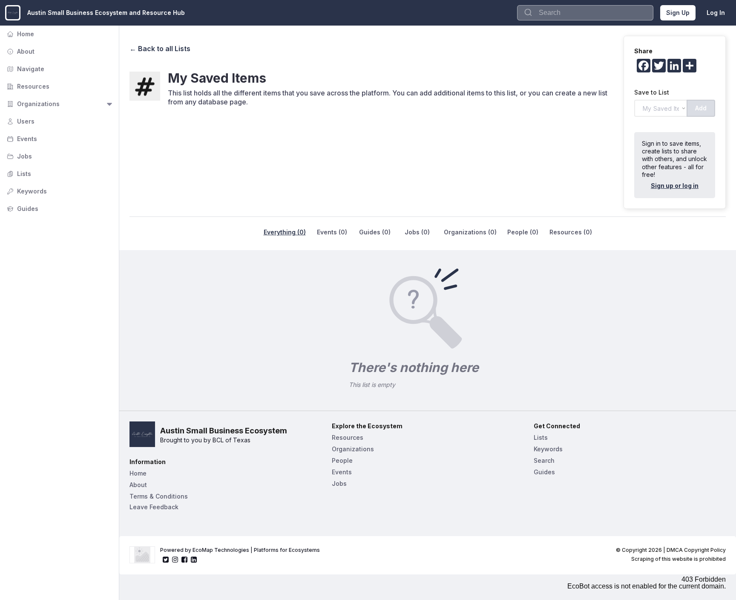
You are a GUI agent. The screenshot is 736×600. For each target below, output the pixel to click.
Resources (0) (570, 232)
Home (19, 34)
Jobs (18, 156)
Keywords (26, 191)
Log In (716, 12)
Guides (21, 208)
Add (701, 108)
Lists (18, 173)
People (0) (522, 232)
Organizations (32, 103)
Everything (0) (285, 232)
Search (544, 460)
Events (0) (332, 232)
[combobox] (585, 12)
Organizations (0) (470, 232)
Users (19, 121)
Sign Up (678, 12)
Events (21, 138)
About (19, 51)
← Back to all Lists (159, 48)
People (342, 460)
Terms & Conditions (158, 496)
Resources (27, 86)
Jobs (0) (417, 232)
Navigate (24, 68)
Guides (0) (375, 232)
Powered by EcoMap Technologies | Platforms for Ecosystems (240, 550)
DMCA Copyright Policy (696, 550)
